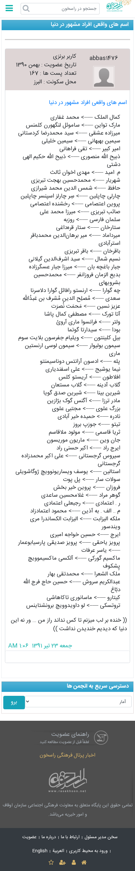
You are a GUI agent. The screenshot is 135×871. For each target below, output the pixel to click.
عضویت (29, 837)
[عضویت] (63, 863)
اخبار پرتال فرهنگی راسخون (67, 755)
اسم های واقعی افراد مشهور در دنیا (88, 103)
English (40, 851)
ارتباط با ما (70, 837)
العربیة (58, 851)
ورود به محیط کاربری (88, 851)
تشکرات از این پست (68, 656)
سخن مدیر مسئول (101, 837)
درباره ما (49, 837)
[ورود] (73, 863)
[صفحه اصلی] (83, 863)
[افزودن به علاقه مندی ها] (51, 863)
